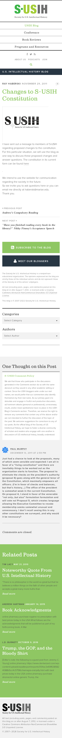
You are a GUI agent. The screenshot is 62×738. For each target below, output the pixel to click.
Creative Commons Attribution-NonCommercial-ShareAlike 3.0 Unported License (29, 293)
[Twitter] (31, 54)
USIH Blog (32, 25)
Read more (8, 593)
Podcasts (34, 59)
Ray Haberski (11, 83)
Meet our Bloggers (32, 261)
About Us (20, 59)
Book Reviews (31, 39)
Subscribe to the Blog (33, 247)
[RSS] (34, 54)
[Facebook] (27, 54)
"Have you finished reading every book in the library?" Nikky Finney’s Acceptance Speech (28, 224)
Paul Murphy (18, 449)
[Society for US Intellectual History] (31, 11)
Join (44, 59)
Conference (31, 32)
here (26, 163)
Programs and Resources (32, 46)
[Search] (31, 63)
